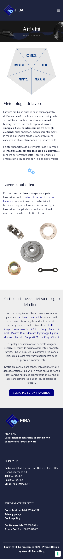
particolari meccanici (29, 317)
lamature (8, 201)
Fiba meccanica (25, 547)
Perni (29, 329)
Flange (44, 329)
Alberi (35, 329)
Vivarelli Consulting (33, 551)
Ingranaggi (43, 333)
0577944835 (15, 476)
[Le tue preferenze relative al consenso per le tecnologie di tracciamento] (58, 554)
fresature (27, 197)
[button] (58, 10)
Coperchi (54, 329)
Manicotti (9, 337)
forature (37, 197)
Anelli (7, 333)
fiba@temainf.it (21, 483)
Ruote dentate (28, 333)
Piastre (15, 333)
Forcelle (19, 337)
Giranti (55, 337)
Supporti (30, 337)
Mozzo (39, 337)
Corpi (47, 337)
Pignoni (54, 333)
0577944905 (16, 480)
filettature (49, 197)
